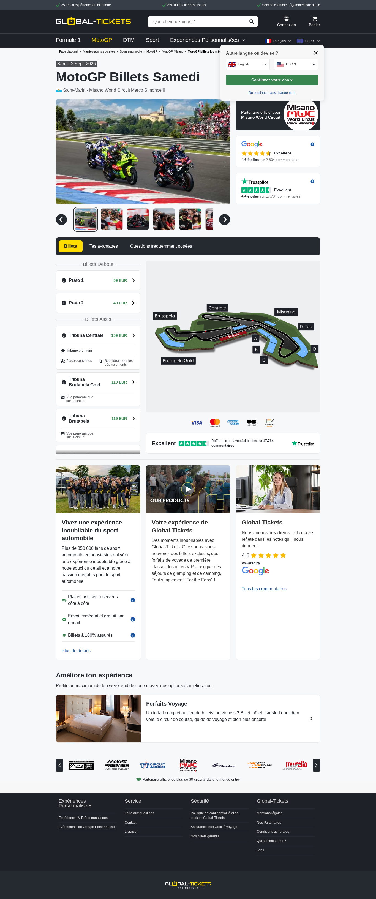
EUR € (310, 41)
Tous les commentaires (264, 588)
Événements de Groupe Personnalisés (87, 827)
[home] (93, 21)
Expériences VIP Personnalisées (83, 818)
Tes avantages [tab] (103, 246)
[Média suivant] (224, 219)
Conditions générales (273, 832)
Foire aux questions (139, 813)
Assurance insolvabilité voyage (214, 827)
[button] (143, 151)
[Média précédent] (61, 219)
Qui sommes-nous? (271, 841)
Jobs (260, 850)
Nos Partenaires (269, 822)
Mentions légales (269, 813)
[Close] (316, 53)
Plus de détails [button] (76, 650)
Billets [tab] (70, 246)
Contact (130, 822)
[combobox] (248, 64)
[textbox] (248, 64)
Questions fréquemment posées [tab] (161, 246)
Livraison (131, 832)
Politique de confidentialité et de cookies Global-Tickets (215, 815)
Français (279, 41)
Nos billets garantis (205, 836)
